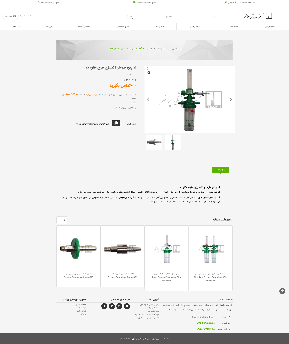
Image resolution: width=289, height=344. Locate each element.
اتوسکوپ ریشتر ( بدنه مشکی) (147, 314)
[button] (148, 99)
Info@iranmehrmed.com (244, 2)
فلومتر (149, 49)
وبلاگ (83, 314)
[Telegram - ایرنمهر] (104, 306)
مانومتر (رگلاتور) (84, 26)
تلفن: (224, 323)
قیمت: (133, 85)
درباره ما (82, 307)
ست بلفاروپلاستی (152, 307)
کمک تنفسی (15, 26)
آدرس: (227, 305)
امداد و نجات (160, 26)
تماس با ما (81, 311)
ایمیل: (224, 317)
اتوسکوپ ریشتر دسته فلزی (148, 317)
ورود (21, 16)
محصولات (162, 49)
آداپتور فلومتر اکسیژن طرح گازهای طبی (78, 274)
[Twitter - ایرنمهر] (112, 306)
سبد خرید (8, 16)
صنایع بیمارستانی (123, 26)
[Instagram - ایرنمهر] (119, 306)
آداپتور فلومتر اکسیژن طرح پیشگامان (122, 274)
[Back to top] (282, 291)
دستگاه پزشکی (233, 26)
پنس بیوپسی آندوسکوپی (149, 304)
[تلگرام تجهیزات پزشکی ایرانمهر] (127, 306)
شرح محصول (220, 170)
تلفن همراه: (222, 329)
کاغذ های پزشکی (196, 26)
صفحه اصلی (177, 49)
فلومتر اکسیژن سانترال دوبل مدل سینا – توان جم (210, 274)
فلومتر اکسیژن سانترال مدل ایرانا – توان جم (166, 274)
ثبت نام (28, 16)
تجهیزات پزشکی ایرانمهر (142, 339)
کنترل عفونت (48, 26)
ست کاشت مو (153, 311)
